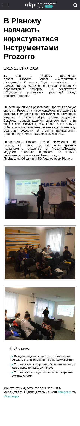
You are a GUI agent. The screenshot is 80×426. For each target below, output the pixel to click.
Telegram (64, 392)
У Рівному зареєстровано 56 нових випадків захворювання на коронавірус (43, 366)
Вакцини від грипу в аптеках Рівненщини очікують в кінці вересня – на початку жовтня (42, 358)
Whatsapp (11, 396)
